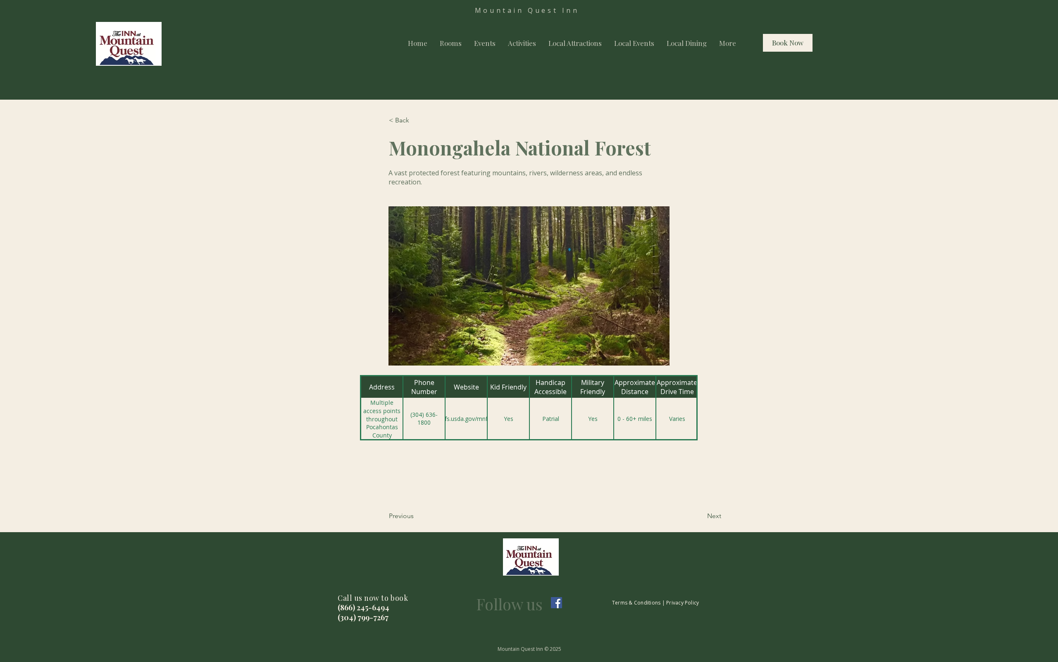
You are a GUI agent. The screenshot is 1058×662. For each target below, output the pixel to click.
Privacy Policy (682, 602)
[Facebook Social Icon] (556, 602)
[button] (416, 120)
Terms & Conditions (636, 602)
